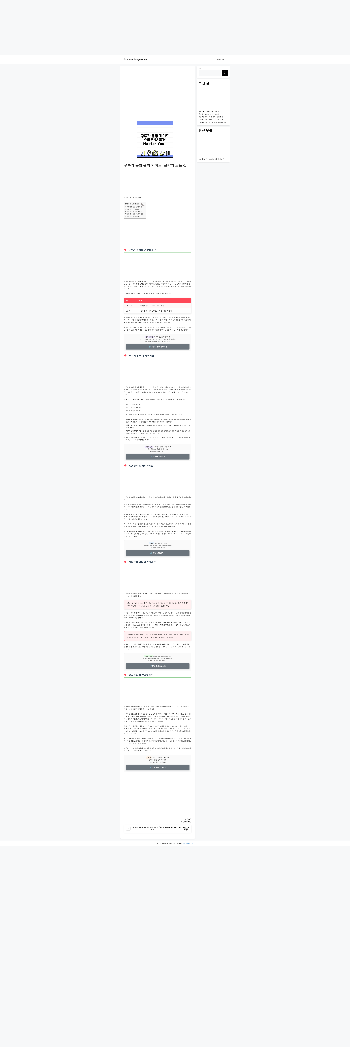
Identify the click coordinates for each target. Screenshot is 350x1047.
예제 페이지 (220, 59)
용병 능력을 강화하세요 (134, 211)
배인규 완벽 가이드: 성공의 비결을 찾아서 (211, 117)
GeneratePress (188, 843)
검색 (200, 68)
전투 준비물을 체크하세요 (134, 214)
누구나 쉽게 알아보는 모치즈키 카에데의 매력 (212, 122)
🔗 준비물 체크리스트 (158, 666)
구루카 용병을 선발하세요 (134, 207)
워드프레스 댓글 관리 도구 (216, 159)
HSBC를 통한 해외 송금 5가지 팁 (209, 111)
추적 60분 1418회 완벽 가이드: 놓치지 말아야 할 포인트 (174, 829)
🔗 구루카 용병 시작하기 (158, 347)
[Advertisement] (175, 27)
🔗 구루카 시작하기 (157, 456)
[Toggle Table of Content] (142, 204)
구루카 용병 (187, 821)
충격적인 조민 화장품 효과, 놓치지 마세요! (144, 828)
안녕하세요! (202, 159)
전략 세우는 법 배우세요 (134, 209)
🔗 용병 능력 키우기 (157, 553)
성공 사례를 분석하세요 (134, 216)
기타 (189, 819)
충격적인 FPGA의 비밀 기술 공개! (209, 114)
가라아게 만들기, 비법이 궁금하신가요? (211, 119)
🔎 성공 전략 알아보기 (157, 767)
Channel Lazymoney (135, 59)
